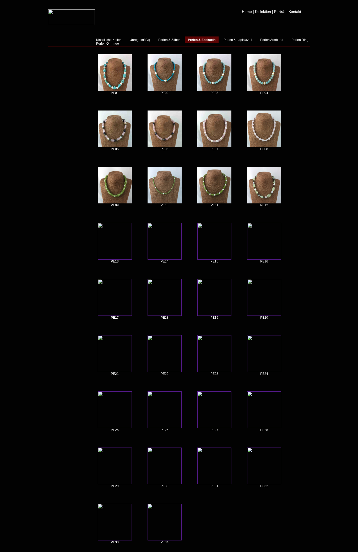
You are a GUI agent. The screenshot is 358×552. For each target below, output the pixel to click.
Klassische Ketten (109, 40)
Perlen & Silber (169, 40)
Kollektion (263, 11)
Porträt (279, 11)
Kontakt (295, 11)
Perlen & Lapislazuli (238, 40)
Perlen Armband (271, 40)
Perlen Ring (299, 40)
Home (247, 11)
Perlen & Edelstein (201, 40)
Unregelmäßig (140, 40)
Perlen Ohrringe (107, 43)
